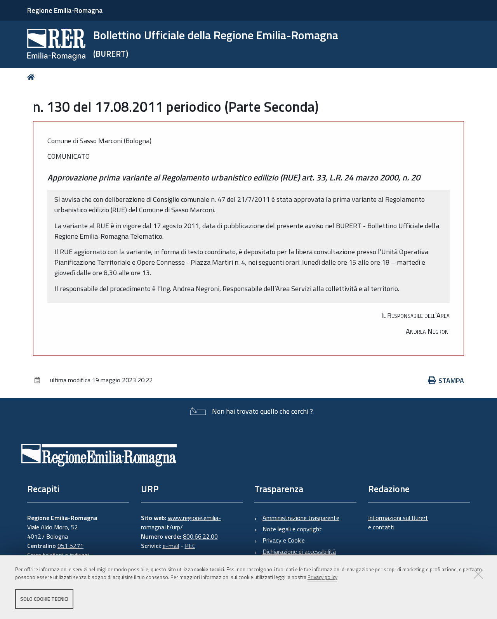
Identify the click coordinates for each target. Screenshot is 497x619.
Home (32, 77)
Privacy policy (322, 577)
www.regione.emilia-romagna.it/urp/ (181, 522)
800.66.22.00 (200, 536)
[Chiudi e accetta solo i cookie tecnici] (478, 574)
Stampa (451, 380)
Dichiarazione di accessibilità (299, 551)
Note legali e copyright (292, 529)
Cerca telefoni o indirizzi (58, 555)
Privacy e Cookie (283, 540)
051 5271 (70, 545)
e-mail (171, 545)
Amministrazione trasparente (300, 517)
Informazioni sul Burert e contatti (398, 522)
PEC (190, 545)
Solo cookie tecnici (44, 599)
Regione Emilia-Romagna (65, 10)
